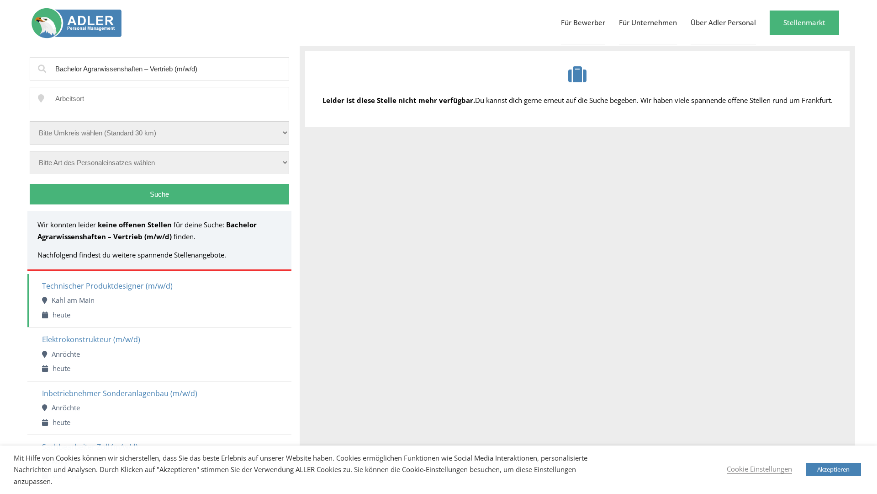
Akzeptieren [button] (833, 469)
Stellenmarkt (804, 22)
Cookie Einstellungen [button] (759, 468)
